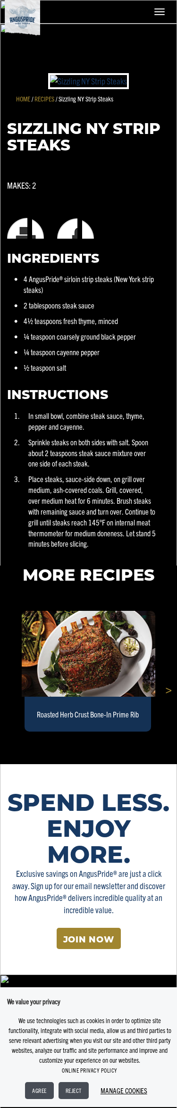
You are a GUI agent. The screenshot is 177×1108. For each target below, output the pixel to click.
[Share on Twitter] (94, 228)
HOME (23, 98)
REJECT (74, 1090)
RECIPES (44, 98)
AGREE (39, 1090)
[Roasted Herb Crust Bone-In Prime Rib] (88, 654)
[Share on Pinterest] (69, 228)
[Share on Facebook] (43, 228)
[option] (88, 671)
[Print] (17, 228)
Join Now (88, 940)
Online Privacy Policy (90, 1070)
